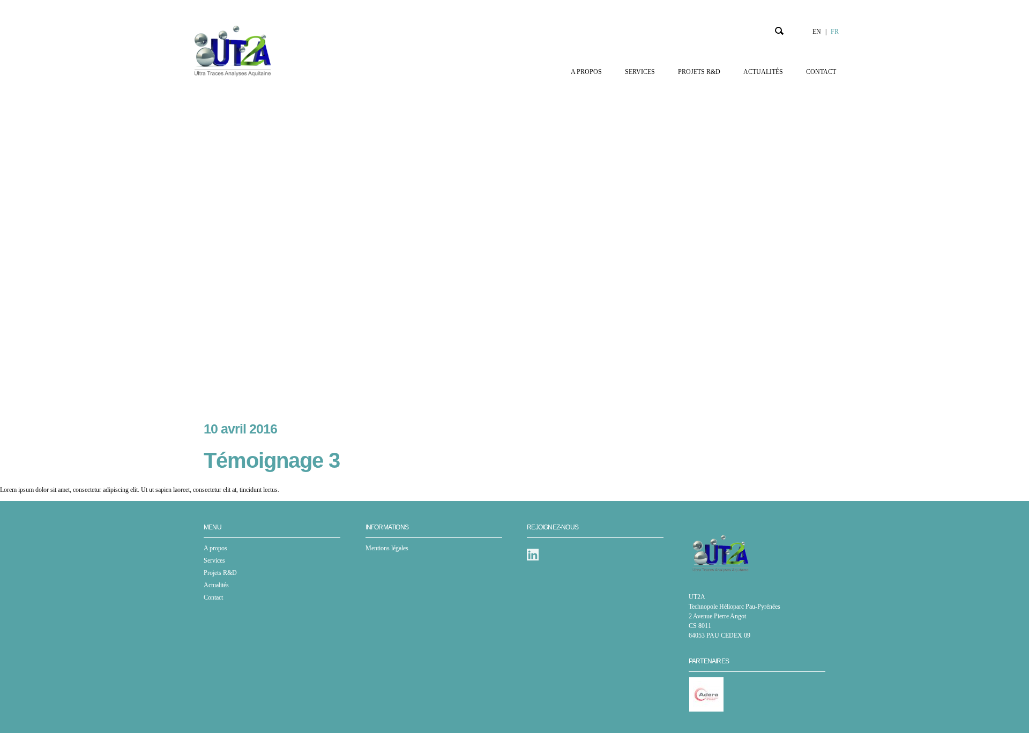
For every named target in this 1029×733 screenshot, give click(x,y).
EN (816, 31)
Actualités (763, 72)
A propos (586, 72)
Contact (821, 72)
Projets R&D (699, 72)
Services (640, 72)
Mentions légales (387, 548)
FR (835, 31)
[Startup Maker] (232, 51)
